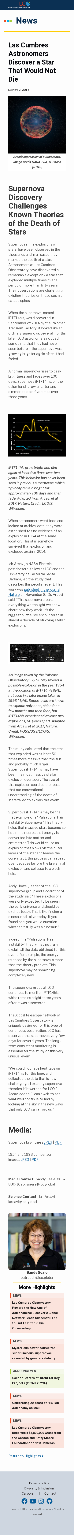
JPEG (48, 1142)
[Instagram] (41, 1501)
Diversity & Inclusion (39, 1488)
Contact (50, 1493)
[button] (65, 5)
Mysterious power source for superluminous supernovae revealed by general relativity (33, 1353)
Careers (28, 1493)
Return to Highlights (25, 1456)
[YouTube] (32, 1501)
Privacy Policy (39, 1483)
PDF (58, 1142)
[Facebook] (24, 1501)
